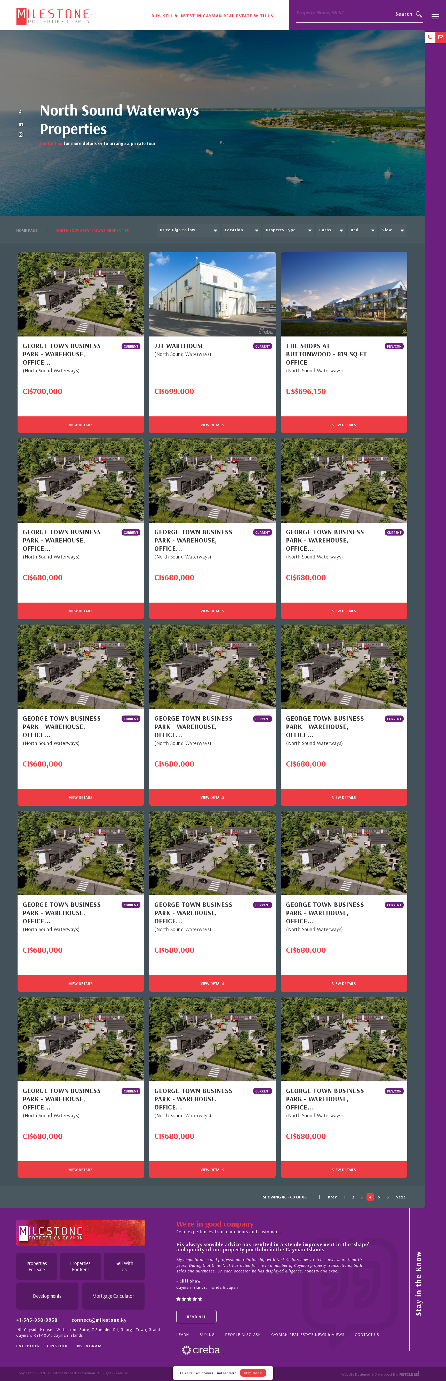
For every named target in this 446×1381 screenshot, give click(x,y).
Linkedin (57, 1345)
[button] (188, 230)
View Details (81, 424)
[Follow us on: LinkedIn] (21, 124)
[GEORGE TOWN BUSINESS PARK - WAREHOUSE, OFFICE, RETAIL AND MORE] (81, 294)
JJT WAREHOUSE (179, 346)
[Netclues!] (409, 1374)
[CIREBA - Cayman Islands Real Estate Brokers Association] (201, 1349)
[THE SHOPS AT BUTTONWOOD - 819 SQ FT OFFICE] (344, 294)
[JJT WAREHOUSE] (212, 294)
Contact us (51, 143)
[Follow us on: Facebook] (21, 113)
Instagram (88, 1345)
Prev (332, 1197)
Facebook (28, 1345)
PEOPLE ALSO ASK (243, 1334)
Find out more (226, 1373)
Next (400, 1197)
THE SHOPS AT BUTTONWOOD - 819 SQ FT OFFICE (326, 354)
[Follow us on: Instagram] (21, 135)
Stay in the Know (418, 1283)
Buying (207, 1334)
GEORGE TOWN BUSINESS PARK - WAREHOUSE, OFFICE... (62, 354)
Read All (196, 1316)
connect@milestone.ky (99, 1320)
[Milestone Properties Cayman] (52, 14)
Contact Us (367, 1334)
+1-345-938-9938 (37, 1320)
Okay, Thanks (253, 1373)
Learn (182, 1334)
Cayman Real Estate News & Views (308, 1334)
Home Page (27, 230)
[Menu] (435, 19)
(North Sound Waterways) (51, 370)
